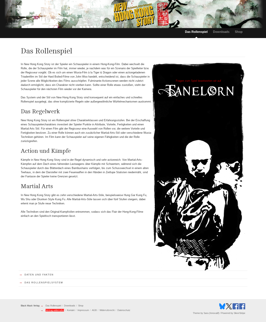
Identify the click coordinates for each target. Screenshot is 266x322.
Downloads (221, 31)
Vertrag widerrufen (55, 310)
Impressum (83, 310)
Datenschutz (123, 310)
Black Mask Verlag (30, 305)
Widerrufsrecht (107, 310)
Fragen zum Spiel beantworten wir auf (198, 80)
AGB (94, 310)
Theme (196, 313)
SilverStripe (239, 313)
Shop (239, 31)
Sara (206, 313)
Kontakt (71, 310)
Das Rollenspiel (196, 31)
